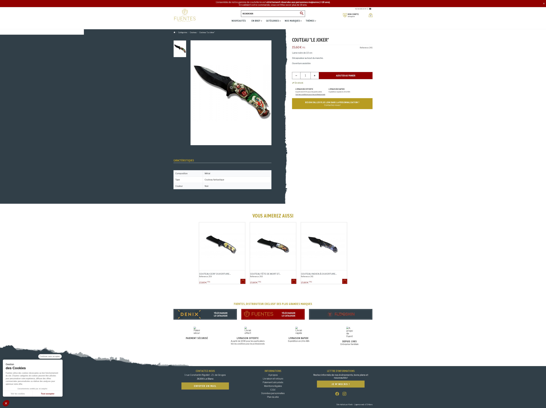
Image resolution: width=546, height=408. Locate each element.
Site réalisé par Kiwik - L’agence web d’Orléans (354, 404)
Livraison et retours (273, 378)
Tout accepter (47, 394)
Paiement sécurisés (273, 382)
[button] (6, 403)
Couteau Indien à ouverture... (319, 274)
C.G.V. (273, 389)
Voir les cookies (18, 394)
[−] (296, 75)
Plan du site (273, 397)
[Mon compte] (345, 15)
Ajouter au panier (345, 75)
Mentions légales (273, 386)
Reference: (364, 48)
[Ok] (301, 13)
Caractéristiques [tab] (183, 160)
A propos (273, 375)
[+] (315, 75)
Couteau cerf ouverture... (215, 274)
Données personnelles (273, 393)
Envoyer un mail (205, 386)
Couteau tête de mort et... (265, 274)
